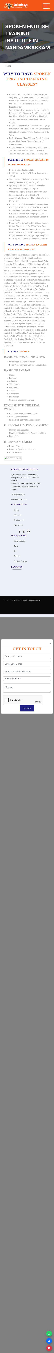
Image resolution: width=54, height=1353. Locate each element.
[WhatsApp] (49, 1333)
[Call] (49, 1341)
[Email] (49, 1348)
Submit (27, 708)
